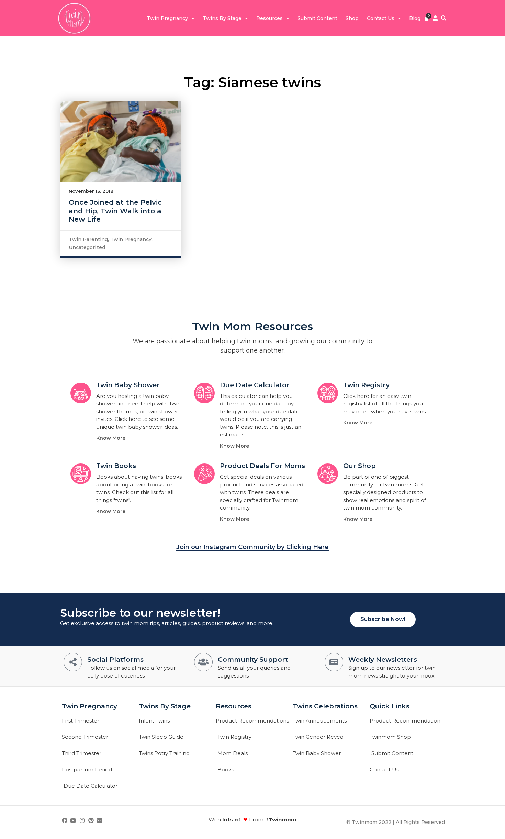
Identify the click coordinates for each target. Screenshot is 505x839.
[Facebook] (64, 820)
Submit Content (317, 18)
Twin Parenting (88, 239)
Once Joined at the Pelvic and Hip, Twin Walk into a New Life (115, 210)
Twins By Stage (222, 18)
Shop (352, 18)
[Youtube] (73, 820)
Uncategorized (87, 247)
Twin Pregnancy (167, 18)
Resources (269, 18)
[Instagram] (82, 820)
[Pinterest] (91, 820)
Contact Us (380, 18)
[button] (443, 18)
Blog (414, 18)
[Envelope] (99, 820)
